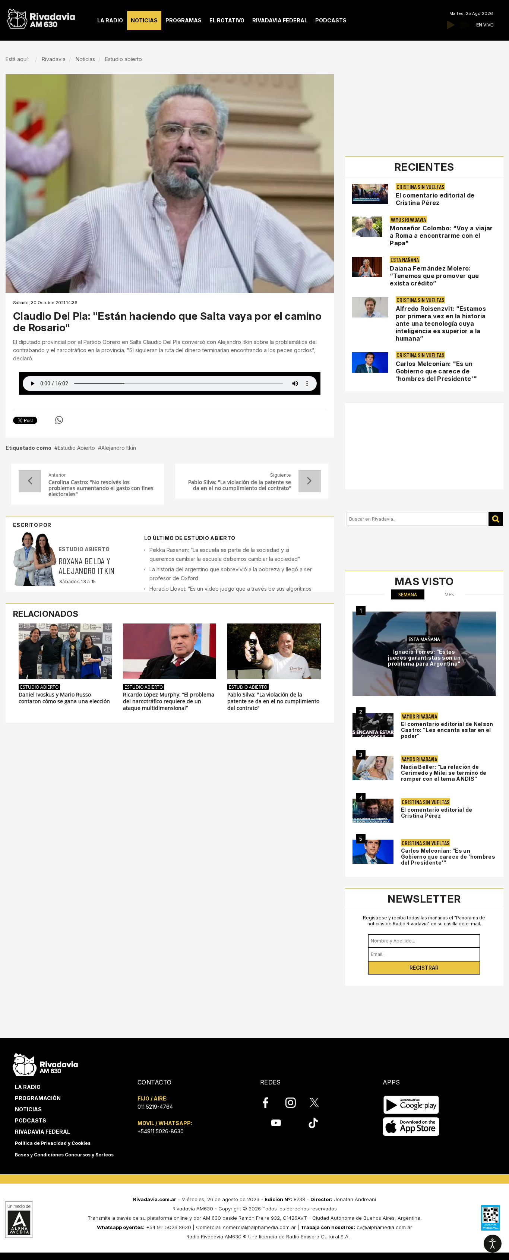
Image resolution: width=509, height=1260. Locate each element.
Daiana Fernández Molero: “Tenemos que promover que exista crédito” (434, 276)
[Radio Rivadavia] (45, 1063)
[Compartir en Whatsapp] (59, 420)
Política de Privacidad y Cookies (53, 1143)
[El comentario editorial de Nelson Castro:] (372, 725)
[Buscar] (496, 519)
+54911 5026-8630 (160, 1131)
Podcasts (30, 1120)
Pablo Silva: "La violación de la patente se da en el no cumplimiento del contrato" (239, 485)
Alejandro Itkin (118, 448)
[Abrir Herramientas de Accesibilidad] (493, 1244)
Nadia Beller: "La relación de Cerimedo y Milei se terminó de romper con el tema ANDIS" (444, 773)
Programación (38, 1098)
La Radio (28, 1087)
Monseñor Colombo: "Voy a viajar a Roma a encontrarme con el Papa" (441, 235)
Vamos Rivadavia (408, 219)
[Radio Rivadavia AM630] (41, 17)
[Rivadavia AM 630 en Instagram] (294, 1102)
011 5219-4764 (155, 1106)
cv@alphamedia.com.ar (384, 1227)
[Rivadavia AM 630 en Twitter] (319, 1102)
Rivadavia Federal (42, 1131)
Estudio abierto (84, 549)
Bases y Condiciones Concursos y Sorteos (64, 1155)
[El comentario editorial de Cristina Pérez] (372, 811)
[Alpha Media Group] (19, 1219)
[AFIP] (490, 1218)
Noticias (28, 1109)
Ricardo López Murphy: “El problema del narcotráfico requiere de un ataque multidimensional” (168, 701)
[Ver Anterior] (30, 481)
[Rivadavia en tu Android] (411, 1105)
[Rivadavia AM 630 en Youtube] (276, 1122)
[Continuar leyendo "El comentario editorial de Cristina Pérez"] (370, 194)
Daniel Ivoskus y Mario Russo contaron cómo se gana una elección (64, 698)
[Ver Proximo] (309, 481)
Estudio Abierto (76, 448)
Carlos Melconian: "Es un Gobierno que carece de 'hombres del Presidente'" (436, 371)
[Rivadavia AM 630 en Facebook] (269, 1102)
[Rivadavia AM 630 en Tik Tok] (313, 1122)
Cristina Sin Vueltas (420, 186)
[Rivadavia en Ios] (411, 1127)
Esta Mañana (405, 259)
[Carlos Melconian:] (372, 852)
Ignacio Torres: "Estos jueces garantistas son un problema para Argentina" (424, 657)
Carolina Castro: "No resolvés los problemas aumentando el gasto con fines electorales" (101, 488)
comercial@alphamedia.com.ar (259, 1227)
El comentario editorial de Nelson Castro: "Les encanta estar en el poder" (447, 730)
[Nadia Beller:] (372, 768)
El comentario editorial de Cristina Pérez (435, 199)
